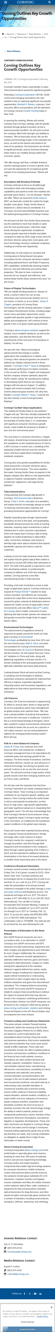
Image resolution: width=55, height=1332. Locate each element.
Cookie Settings (27, 1322)
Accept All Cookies (27, 1329)
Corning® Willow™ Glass (23, 395)
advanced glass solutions (26, 330)
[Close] (51, 1307)
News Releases (35, 34)
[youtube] (35, 1294)
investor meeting (31, 111)
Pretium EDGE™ (22, 592)
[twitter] (30, 1294)
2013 (46, 34)
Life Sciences (27, 650)
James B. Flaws (11, 747)
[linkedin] (40, 1294)
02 (6, 37)
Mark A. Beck (32, 643)
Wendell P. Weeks (26, 104)
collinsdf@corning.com (18, 1274)
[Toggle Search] (49, 2)
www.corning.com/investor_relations (21, 1008)
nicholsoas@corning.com (19, 1252)
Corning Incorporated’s (25, 95)
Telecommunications (23, 498)
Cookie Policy (42, 1316)
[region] (27, 1317)
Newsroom (21, 34)
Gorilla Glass (38, 198)
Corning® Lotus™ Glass (24, 366)
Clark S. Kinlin (18, 501)
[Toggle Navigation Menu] (5, 2)
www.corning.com (33, 1150)
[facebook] (24, 1294)
